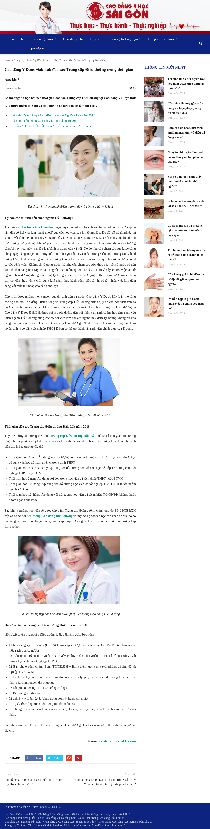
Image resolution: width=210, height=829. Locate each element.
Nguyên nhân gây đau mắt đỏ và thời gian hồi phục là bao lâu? (185, 157)
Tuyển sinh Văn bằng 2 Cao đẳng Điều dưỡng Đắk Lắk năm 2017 (52, 115)
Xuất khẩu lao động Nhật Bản (57, 825)
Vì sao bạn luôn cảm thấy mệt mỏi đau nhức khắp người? (185, 181)
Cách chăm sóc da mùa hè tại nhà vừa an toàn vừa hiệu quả (185, 230)
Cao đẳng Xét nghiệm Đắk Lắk (23, 821)
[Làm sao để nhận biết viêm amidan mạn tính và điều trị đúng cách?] (154, 136)
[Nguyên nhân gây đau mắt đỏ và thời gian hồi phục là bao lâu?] (154, 160)
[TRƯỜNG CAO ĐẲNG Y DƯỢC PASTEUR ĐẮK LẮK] (105, 17)
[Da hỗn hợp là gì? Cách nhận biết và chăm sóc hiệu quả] (154, 307)
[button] (200, 44)
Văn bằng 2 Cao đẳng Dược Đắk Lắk (59, 814)
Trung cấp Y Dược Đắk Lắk (21, 825)
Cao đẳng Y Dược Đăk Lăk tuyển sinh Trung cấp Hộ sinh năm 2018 (33, 782)
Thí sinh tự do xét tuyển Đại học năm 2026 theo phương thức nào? (186, 83)
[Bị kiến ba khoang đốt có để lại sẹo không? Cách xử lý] (154, 209)
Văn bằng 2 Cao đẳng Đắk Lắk (63, 818)
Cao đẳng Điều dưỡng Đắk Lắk (23, 818)
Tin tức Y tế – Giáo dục (37, 227)
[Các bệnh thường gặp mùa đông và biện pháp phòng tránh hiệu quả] (154, 111)
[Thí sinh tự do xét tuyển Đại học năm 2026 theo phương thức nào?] (154, 87)
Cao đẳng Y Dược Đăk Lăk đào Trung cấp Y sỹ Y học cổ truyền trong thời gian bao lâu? (105, 782)
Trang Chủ (17, 39)
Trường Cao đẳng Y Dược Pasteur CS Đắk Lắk (35, 806)
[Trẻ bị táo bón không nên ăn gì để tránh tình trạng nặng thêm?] (154, 258)
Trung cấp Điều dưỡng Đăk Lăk (73, 436)
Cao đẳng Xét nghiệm (121, 39)
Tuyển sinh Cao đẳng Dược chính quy (100, 825)
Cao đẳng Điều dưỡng (79, 39)
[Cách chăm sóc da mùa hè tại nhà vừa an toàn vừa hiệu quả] (154, 233)
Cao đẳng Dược (42, 39)
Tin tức (35, 49)
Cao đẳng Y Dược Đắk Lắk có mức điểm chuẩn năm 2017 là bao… (53, 126)
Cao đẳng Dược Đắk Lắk (19, 814)
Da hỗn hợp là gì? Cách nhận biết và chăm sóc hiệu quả (186, 303)
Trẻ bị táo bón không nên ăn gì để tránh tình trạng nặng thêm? (186, 254)
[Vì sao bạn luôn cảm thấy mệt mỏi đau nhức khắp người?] (154, 184)
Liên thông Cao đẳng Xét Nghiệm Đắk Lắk (124, 821)
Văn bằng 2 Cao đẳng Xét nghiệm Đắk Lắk (69, 821)
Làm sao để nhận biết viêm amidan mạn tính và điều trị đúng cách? (186, 132)
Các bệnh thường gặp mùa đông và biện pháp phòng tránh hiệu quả (185, 108)
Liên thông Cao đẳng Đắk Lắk (103, 818)
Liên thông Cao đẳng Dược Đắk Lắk (106, 814)
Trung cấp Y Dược (161, 39)
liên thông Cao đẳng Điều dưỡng (49, 516)
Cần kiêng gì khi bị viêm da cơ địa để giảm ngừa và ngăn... (186, 279)
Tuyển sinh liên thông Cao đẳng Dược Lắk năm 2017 (43, 120)
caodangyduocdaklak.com (117, 741)
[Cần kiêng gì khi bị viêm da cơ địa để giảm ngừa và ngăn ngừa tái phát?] (154, 282)
